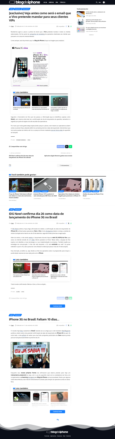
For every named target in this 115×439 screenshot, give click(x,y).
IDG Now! (15, 229)
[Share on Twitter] (69, 26)
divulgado (31, 377)
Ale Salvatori (15, 434)
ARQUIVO (17, 9)
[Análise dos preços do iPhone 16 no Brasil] (21, 101)
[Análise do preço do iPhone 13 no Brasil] (94, 185)
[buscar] (97, 2)
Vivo (29, 140)
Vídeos (61, 191)
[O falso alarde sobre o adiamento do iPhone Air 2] (81, 14)
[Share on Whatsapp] (71, 26)
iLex (12, 26)
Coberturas (87, 191)
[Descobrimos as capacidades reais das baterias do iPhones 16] (40, 101)
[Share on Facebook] (66, 26)
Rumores (44, 191)
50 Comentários (65, 165)
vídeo (33, 240)
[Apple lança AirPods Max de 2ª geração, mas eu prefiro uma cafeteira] (81, 22)
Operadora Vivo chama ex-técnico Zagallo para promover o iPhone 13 (69, 195)
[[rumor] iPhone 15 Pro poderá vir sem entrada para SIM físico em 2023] (45, 185)
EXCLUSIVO (26, 9)
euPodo (24, 335)
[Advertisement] (91, 59)
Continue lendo (57, 306)
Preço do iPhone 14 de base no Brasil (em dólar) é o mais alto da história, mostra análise (20, 195)
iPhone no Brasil (21, 140)
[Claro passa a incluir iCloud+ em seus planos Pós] (21, 268)
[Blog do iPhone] (25, 2)
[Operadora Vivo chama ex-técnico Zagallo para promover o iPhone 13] (69, 185)
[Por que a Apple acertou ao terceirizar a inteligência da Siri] (81, 30)
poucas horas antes (57, 130)
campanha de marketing (37, 34)
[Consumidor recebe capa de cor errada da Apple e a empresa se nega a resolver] (59, 101)
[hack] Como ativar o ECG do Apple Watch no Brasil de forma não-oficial (59, 276)
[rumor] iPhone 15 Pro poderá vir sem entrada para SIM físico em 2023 (45, 195)
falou (21, 331)
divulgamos (49, 231)
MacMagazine (66, 331)
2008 (11, 9)
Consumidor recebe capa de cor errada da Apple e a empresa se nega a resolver (59, 109)
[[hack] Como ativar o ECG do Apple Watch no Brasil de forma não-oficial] (59, 268)
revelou (31, 237)
